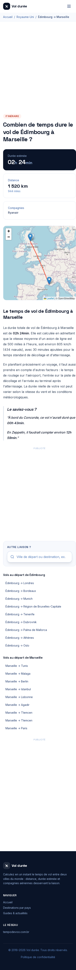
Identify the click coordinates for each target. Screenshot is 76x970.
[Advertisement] (38, 74)
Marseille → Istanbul (18, 689)
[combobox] (39, 556)
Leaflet (50, 298)
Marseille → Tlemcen (18, 712)
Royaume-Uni (25, 17)
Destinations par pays (17, 907)
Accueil (7, 17)
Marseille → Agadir (17, 704)
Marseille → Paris (16, 728)
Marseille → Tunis (16, 665)
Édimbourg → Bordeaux (20, 590)
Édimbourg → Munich (19, 598)
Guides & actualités (15, 913)
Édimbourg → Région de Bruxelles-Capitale (33, 606)
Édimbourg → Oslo (17, 645)
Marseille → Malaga (17, 673)
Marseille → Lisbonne (19, 697)
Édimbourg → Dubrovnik (21, 622)
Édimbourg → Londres (19, 583)
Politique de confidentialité (38, 957)
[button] (30, 237)
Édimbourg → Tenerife (19, 614)
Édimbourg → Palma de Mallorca (26, 630)
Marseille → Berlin (16, 681)
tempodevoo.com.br (16, 932)
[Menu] (69, 6)
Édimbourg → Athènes (19, 637)
